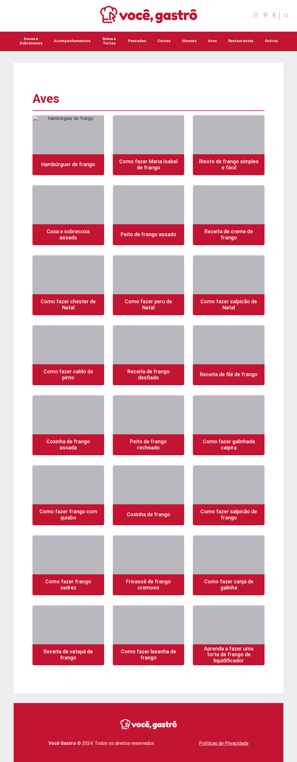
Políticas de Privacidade (224, 743)
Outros (271, 41)
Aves (212, 41)
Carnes (164, 41)
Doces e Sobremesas (30, 41)
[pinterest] (265, 16)
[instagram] (255, 16)
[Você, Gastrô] (148, 20)
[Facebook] (276, 16)
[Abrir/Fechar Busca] (286, 15)
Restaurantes (240, 41)
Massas (189, 41)
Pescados (137, 41)
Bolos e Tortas (109, 41)
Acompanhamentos (72, 41)
